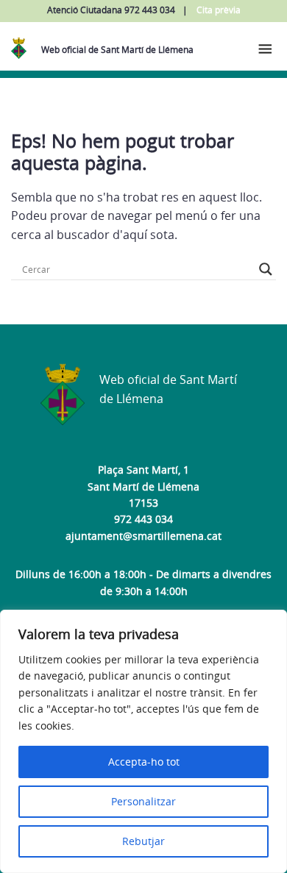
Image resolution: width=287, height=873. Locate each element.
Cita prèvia (218, 10)
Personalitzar (143, 801)
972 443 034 (143, 519)
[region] (143, 741)
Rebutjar (143, 841)
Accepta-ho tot (144, 762)
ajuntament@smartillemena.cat (143, 536)
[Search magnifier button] (265, 269)
